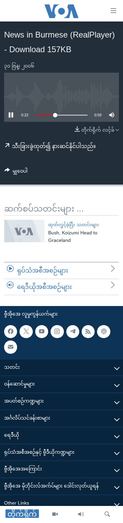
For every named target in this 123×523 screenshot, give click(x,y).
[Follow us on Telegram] (72, 331)
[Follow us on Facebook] (10, 331)
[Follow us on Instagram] (57, 331)
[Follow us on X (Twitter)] (25, 331)
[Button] (16, 172)
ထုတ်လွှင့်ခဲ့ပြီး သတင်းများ (73, 224)
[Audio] (81, 514)
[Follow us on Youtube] (41, 331)
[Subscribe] (10, 346)
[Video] (55, 514)
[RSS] (88, 331)
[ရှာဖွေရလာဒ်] (107, 514)
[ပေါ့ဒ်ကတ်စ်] (103, 331)
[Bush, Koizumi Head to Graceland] (24, 231)
